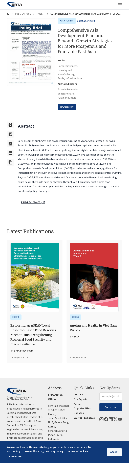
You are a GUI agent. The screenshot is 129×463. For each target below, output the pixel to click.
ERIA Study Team (23, 351)
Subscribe (111, 407)
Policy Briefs (41, 14)
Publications (23, 14)
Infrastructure (74, 78)
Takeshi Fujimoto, (68, 89)
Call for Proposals (84, 418)
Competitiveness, (68, 66)
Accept (114, 452)
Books (15, 317)
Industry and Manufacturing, (66, 72)
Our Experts (80, 399)
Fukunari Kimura (67, 98)
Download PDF (67, 107)
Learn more (15, 456)
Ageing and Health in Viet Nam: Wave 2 (93, 328)
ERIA (76, 336)
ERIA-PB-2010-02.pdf (33, 202)
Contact (78, 394)
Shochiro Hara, (66, 94)
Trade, (61, 78)
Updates (79, 413)
